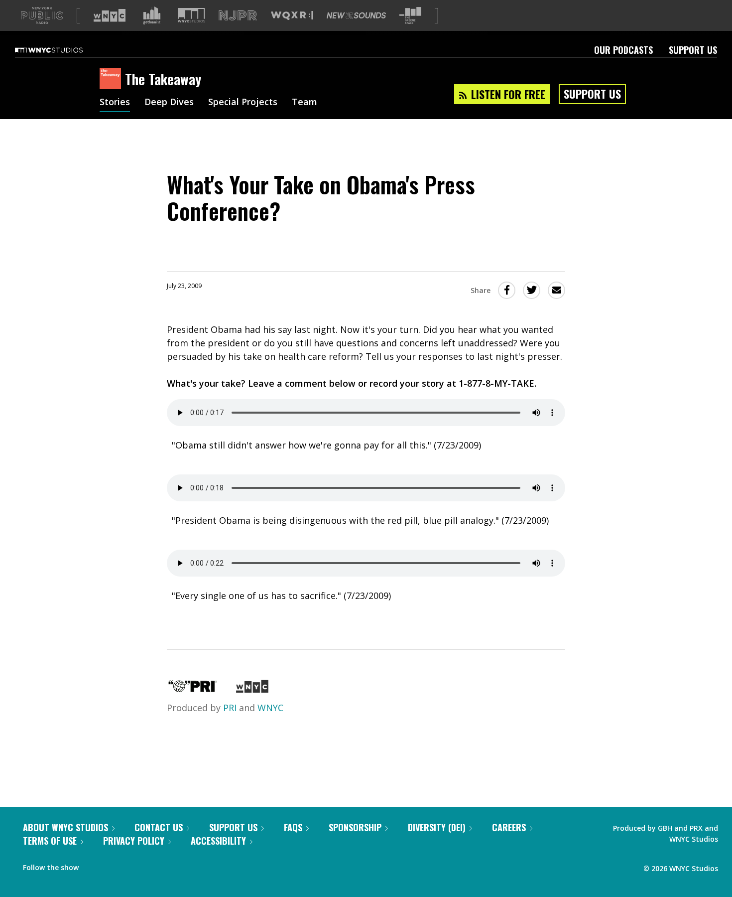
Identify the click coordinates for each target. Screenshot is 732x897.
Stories (115, 102)
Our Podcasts (623, 49)
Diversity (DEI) (437, 827)
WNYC (270, 708)
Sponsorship (355, 827)
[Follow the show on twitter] (112, 865)
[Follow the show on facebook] (93, 865)
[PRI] (193, 689)
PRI (230, 708)
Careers (509, 827)
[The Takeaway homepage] (112, 79)
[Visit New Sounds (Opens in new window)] (356, 15)
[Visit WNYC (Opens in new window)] (109, 15)
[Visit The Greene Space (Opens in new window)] (410, 15)
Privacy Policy (133, 840)
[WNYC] (252, 689)
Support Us (693, 49)
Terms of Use (50, 840)
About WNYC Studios (65, 827)
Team (304, 102)
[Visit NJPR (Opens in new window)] (238, 15)
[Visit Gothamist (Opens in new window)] (151, 15)
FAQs (293, 827)
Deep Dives (169, 102)
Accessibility (218, 840)
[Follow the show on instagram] (131, 865)
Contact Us (158, 827)
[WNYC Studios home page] (61, 49)
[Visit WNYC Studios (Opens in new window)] (191, 15)
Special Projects (242, 102)
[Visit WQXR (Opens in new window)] (292, 15)
